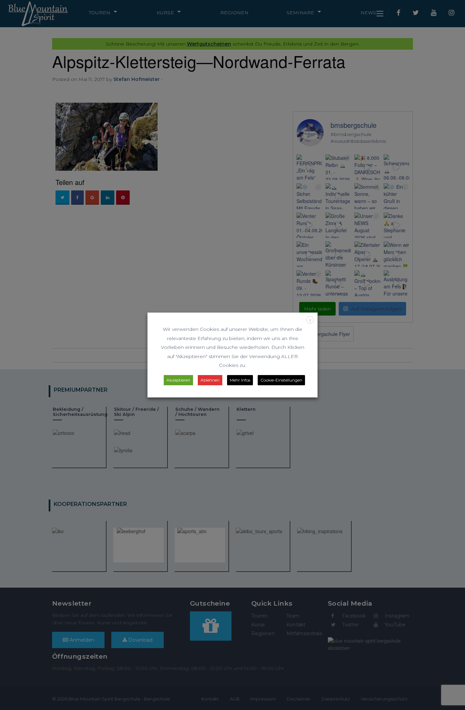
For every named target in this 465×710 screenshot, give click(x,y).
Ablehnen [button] (210, 380)
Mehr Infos (240, 380)
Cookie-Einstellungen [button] (281, 380)
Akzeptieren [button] (178, 380)
